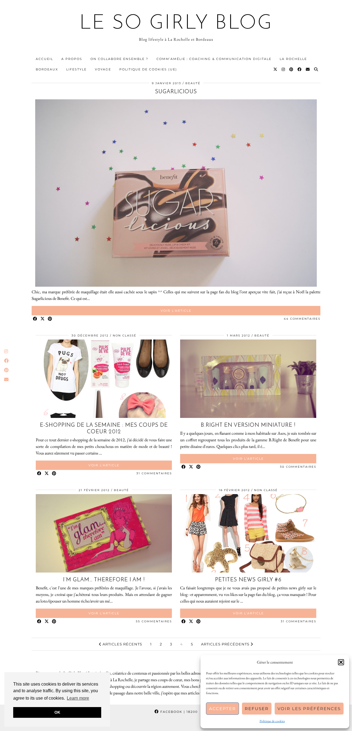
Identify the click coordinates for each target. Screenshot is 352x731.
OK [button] (57, 712)
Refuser (257, 708)
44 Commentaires (302, 319)
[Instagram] (283, 69)
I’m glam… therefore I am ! (104, 580)
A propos (71, 59)
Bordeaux (47, 69)
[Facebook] (300, 69)
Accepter (222, 708)
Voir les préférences (309, 708)
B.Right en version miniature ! (248, 425)
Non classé (124, 335)
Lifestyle (76, 69)
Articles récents (121, 644)
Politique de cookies (272, 721)
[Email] (308, 69)
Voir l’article (176, 311)
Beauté (192, 83)
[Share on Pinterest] (50, 319)
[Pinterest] (291, 69)
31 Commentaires (154, 473)
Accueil (44, 59)
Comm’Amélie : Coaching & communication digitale (213, 59)
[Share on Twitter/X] (42, 319)
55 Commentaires (154, 621)
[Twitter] (275, 69)
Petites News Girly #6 (248, 580)
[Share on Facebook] (35, 319)
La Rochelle (293, 59)
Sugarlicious (176, 92)
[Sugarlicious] (176, 285)
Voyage (103, 69)
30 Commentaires (298, 467)
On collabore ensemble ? (119, 59)
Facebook (178, 712)
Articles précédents (226, 644)
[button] (341, 662)
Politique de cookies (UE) (148, 69)
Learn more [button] (78, 698)
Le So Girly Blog (176, 24)
